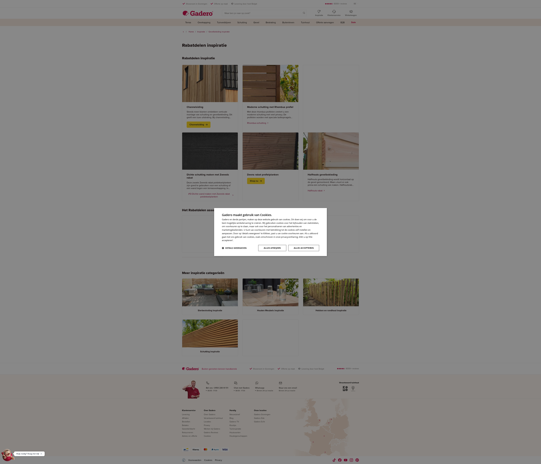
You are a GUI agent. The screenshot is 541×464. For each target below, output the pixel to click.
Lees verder (239, 240)
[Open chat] (8, 456)
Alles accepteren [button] (304, 248)
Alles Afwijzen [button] (272, 248)
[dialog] (270, 232)
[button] (234, 248)
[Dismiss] (41, 454)
